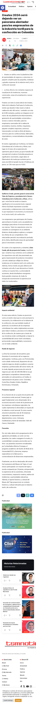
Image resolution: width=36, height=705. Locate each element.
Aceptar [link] (18, 700)
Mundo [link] (5, 11)
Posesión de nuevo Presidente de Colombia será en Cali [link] (10, 624)
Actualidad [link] (27, 617)
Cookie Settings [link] (8, 700)
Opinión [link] (26, 582)
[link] (2, 7)
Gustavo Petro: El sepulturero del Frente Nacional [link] (10, 589)
